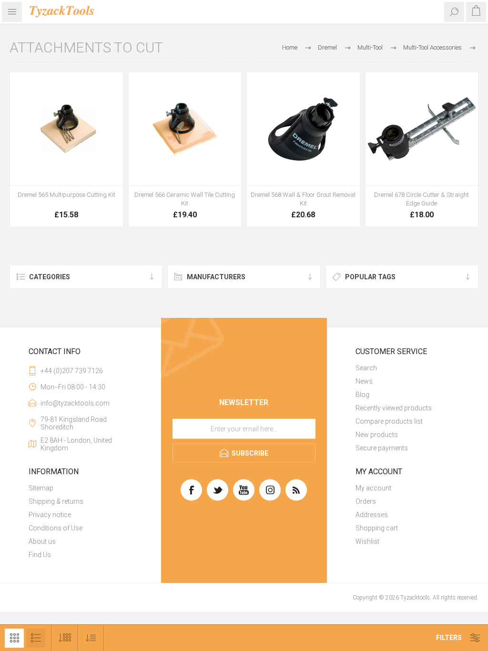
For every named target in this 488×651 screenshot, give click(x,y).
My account (373, 488)
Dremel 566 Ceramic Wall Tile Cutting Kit (184, 199)
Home (289, 47)
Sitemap (41, 488)
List (35, 638)
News (364, 381)
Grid (14, 638)
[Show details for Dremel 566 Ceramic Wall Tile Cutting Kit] (185, 128)
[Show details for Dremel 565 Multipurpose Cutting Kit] (66, 128)
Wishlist (367, 541)
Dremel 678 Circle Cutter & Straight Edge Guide (421, 199)
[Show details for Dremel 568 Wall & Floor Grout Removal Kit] (303, 128)
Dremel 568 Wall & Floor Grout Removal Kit (303, 199)
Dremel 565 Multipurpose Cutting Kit (66, 194)
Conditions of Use (55, 528)
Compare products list (389, 421)
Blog (362, 394)
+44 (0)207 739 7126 (72, 371)
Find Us (40, 555)
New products (377, 434)
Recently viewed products (394, 408)
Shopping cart (377, 528)
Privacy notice (50, 515)
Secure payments (382, 448)
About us (42, 541)
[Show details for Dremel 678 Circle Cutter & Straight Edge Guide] (422, 128)
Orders (366, 501)
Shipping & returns (56, 501)
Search (366, 368)
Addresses (372, 515)
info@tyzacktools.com (75, 403)
